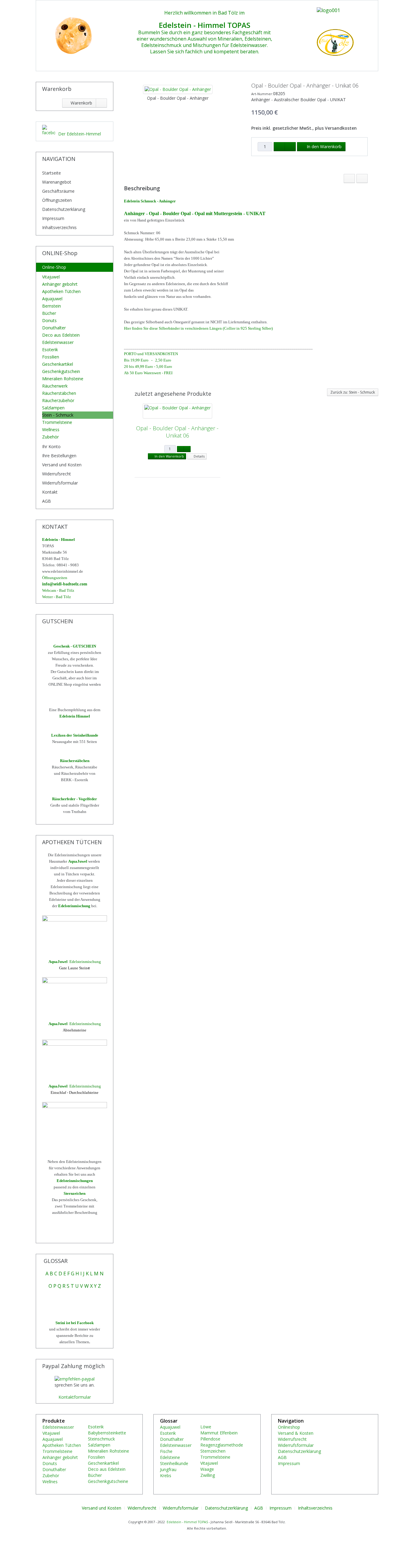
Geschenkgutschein (61, 371)
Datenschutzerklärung (63, 209)
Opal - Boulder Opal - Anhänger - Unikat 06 (177, 432)
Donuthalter (54, 328)
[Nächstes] (362, 178)
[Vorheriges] (349, 178)
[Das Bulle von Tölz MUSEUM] (309, 10)
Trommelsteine (57, 422)
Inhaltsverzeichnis (59, 227)
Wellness (50, 429)
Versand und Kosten (62, 465)
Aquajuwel (52, 298)
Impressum (53, 218)
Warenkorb (80, 103)
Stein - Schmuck (57, 415)
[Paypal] (75, 1378)
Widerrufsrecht (56, 474)
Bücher (49, 313)
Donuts (49, 320)
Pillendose (210, 1439)
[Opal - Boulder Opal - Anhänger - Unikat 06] (177, 410)
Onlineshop (289, 1427)
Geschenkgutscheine (108, 1481)
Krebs (165, 1475)
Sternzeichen (212, 1451)
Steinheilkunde (174, 1463)
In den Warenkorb (323, 146)
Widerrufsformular (60, 483)
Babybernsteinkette (107, 1433)
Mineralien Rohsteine (62, 378)
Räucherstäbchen (59, 393)
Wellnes (50, 1481)
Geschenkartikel (57, 364)
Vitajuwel (51, 277)
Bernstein (51, 306)
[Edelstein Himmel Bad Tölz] (70, 35)
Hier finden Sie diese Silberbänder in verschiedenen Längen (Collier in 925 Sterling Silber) (198, 328)
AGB (46, 501)
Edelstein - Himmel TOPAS (188, 1522)
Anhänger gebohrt (60, 284)
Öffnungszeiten (57, 200)
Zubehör (50, 437)
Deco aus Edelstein (61, 335)
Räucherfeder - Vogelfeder (74, 799)
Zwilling (207, 1475)
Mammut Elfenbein (219, 1433)
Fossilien (50, 357)
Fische (166, 1451)
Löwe (205, 1427)
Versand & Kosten (295, 1433)
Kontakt (50, 492)
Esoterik (50, 349)
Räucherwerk (55, 386)
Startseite (51, 173)
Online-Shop (54, 267)
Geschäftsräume (58, 191)
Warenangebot (56, 182)
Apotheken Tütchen (61, 291)
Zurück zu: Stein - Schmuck (352, 392)
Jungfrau (168, 1469)
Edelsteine (170, 1457)
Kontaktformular (74, 1397)
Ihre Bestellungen (59, 455)
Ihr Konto (51, 446)
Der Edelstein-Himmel (79, 134)
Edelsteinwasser (58, 342)
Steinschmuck (101, 1439)
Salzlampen (53, 408)
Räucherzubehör (58, 400)
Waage (207, 1469)
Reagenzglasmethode (221, 1445)
